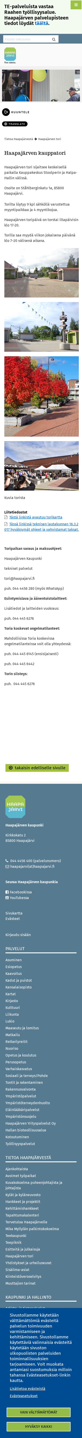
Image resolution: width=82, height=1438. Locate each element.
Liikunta (12, 1014)
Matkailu (12, 1035)
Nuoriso (11, 1048)
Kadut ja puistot (18, 980)
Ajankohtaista (16, 1169)
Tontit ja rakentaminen (24, 1082)
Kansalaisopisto (19, 987)
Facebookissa (21, 892)
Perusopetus (15, 1062)
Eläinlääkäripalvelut (22, 1110)
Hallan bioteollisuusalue (25, 1130)
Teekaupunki (15, 1236)
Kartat (10, 994)
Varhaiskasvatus (18, 1069)
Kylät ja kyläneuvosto (23, 1195)
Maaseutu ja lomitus (22, 1028)
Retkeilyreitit (16, 1042)
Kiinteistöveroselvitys (23, 1276)
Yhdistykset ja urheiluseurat (28, 1263)
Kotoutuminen (17, 1137)
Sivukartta (14, 913)
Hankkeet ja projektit (22, 1202)
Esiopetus (13, 967)
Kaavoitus (13, 973)
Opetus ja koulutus (20, 1055)
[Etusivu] (12, 55)
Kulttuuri (12, 1007)
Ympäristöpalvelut (20, 1096)
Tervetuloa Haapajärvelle (26, 1222)
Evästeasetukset (24, 1396)
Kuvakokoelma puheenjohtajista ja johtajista (33, 1185)
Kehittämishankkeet (22, 1208)
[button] (76, 4)
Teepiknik (13, 1242)
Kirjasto (11, 1001)
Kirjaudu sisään (18, 935)
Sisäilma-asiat (17, 1270)
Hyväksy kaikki (38, 1426)
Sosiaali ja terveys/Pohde (26, 1076)
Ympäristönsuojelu (20, 1116)
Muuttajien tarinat (20, 1283)
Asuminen (13, 960)
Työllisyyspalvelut (20, 1144)
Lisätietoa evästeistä (27, 1388)
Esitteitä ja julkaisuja (22, 1249)
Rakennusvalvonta (20, 1089)
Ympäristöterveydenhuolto (27, 1103)
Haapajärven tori (19, 1256)
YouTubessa (19, 898)
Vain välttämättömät (38, 1412)
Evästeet (12, 919)
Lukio (9, 1021)
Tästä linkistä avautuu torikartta (35, 517)
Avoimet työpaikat (20, 1176)
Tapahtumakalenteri (22, 1215)
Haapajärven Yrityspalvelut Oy (30, 1123)
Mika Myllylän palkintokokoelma (32, 1229)
